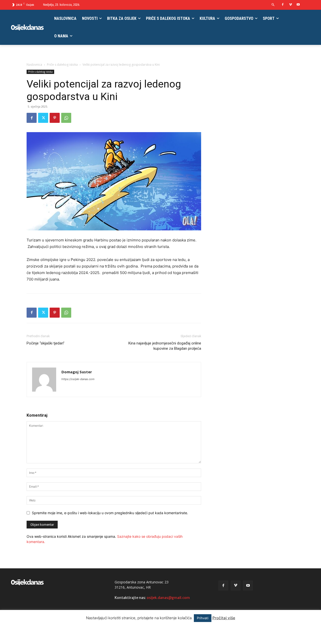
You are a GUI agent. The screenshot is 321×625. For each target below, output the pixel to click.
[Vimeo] (290, 5)
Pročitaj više (223, 617)
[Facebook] (283, 5)
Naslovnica (34, 64)
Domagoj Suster (76, 371)
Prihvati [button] (202, 618)
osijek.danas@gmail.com (168, 597)
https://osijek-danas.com (78, 379)
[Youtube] (298, 5)
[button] (273, 5)
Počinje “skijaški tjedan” (45, 343)
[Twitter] (43, 118)
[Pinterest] (55, 118)
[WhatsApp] (66, 118)
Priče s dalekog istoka (62, 64)
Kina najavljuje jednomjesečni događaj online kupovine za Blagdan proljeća (164, 346)
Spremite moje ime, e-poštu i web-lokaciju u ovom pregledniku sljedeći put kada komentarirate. (110, 513)
